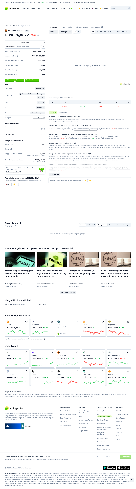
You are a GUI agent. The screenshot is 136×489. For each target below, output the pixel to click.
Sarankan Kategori (38, 118)
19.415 (10, 2)
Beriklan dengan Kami (12, 172)
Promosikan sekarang (36, 339)
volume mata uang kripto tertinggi (85, 130)
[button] (40, 88)
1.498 (19, 2)
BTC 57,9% (72, 2)
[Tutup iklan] (77, 322)
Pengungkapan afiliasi (11, 226)
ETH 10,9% (79, 2)
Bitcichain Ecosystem (122, 169)
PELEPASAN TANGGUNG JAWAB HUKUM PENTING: (22, 473)
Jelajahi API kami (68, 98)
